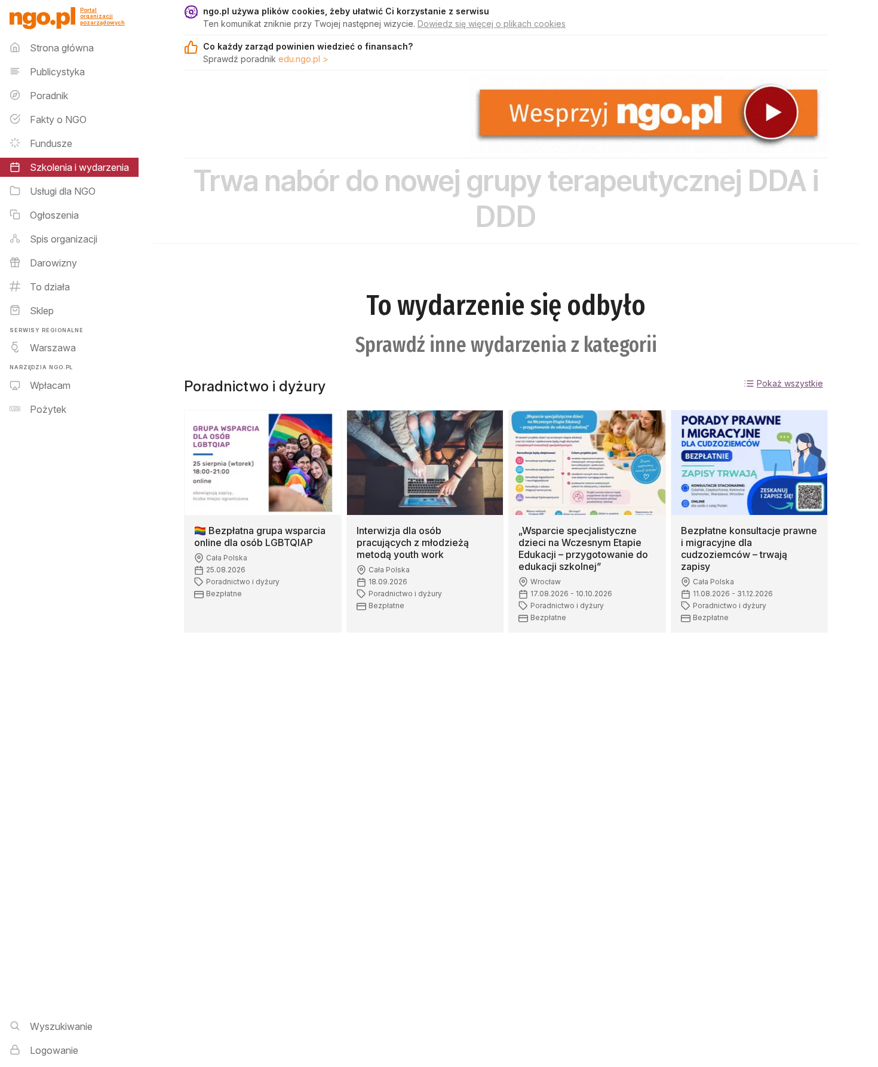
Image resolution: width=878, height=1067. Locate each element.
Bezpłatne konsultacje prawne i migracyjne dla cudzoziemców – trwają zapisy (749, 548)
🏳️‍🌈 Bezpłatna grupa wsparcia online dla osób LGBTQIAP (260, 536)
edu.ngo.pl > (303, 59)
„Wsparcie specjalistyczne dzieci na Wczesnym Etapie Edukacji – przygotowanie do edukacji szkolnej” (583, 548)
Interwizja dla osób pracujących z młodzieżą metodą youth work (413, 542)
